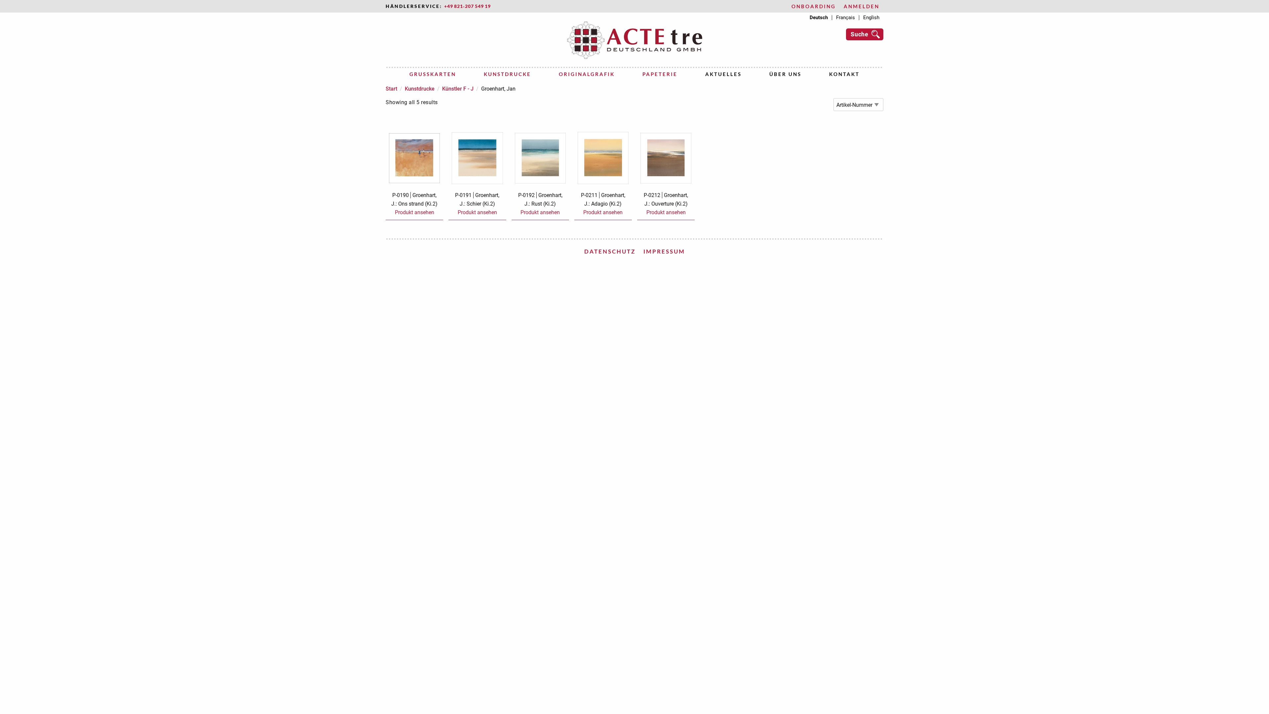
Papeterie (659, 74)
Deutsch (819, 17)
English (871, 17)
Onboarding (813, 6)
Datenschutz (609, 251)
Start (391, 89)
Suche (859, 34)
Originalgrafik (587, 74)
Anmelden (861, 6)
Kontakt (844, 74)
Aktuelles (723, 74)
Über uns (785, 74)
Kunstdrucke (507, 74)
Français (845, 17)
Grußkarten (432, 74)
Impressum (664, 251)
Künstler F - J (458, 89)
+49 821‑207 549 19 (467, 6)
